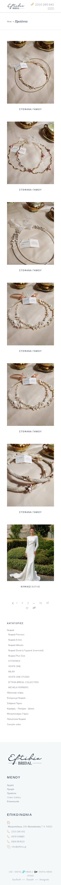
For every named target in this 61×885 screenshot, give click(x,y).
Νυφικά (10, 630)
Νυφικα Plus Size (16, 655)
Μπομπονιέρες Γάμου (17, 713)
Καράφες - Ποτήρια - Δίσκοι (20, 708)
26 (47, 602)
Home (9, 21)
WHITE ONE (14, 666)
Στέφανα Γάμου (14, 703)
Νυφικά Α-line (15, 639)
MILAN (11, 671)
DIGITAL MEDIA (23, 872)
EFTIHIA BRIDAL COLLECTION (23, 682)
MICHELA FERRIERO (18, 687)
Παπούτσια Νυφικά (16, 719)
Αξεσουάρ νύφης (15, 692)
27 (27, 607)
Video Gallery (14, 797)
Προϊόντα (11, 793)
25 (40, 602)
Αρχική (10, 785)
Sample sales (14, 724)
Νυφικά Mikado (15, 645)
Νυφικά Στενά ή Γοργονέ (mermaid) (25, 650)
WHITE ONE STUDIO (18, 676)
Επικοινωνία (13, 801)
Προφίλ (10, 789)
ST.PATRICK (14, 660)
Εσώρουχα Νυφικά (16, 698)
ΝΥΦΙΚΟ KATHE (30, 586)
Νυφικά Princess (16, 634)
